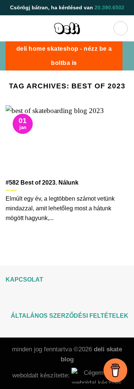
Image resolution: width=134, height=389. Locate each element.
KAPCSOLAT (24, 279)
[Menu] (121, 28)
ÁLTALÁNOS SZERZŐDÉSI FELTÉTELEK (69, 316)
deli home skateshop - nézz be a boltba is (64, 56)
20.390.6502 (109, 7)
